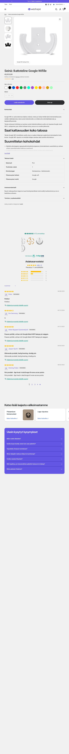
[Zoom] (59, 19)
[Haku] (56, 9)
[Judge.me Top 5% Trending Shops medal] (21, 248)
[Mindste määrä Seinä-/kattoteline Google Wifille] (6, 95)
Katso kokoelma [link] (12, 418)
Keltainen (36, 87)
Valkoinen (6, 87)
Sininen (13, 87)
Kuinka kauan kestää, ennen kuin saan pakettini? (21, 444)
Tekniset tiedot (8, 158)
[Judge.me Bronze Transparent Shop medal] (30, 241)
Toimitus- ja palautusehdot (12, 198)
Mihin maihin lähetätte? (14, 439)
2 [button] (32, 384)
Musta (9, 87)
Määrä (6, 91)
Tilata (5, 4)
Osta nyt (49, 102)
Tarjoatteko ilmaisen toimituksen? (17, 449)
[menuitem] (6, 4)
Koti (5, 14)
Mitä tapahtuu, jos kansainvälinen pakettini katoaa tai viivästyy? (26, 464)
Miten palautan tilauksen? (14, 469)
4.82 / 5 (39, 265)
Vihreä (21, 87)
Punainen (17, 87)
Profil (10, 4)
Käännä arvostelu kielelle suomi (17, 305)
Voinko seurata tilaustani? (14, 459)
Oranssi (40, 87)
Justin (21, 204)
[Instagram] (48, 4)
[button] (24, 271)
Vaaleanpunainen (43, 87)
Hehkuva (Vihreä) (51, 87)
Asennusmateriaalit (10, 187)
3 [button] (34, 384)
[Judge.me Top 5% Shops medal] (39, 241)
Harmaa (24, 87)
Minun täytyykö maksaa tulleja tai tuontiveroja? (21, 454)
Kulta (47, 87)
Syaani (28, 87)
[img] (9, 291)
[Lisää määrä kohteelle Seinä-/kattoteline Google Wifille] (12, 95)
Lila (32, 87)
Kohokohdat (8, 109)
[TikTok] (51, 4)
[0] (63, 9)
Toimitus (17, 77)
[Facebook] (46, 4)
